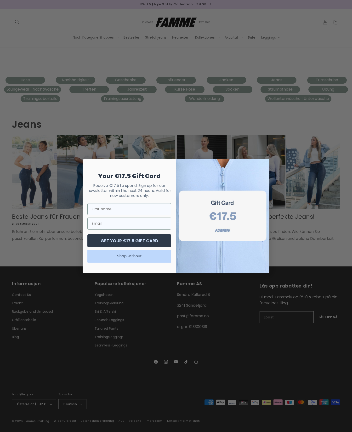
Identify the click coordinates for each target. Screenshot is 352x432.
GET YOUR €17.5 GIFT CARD (129, 240)
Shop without (129, 256)
